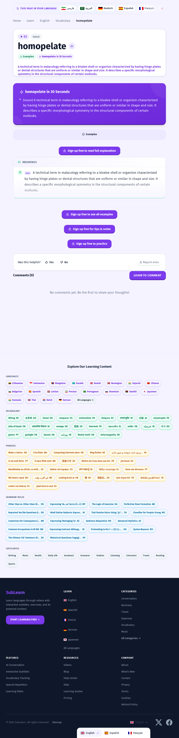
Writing (12, 555)
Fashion (100, 555)
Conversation (129, 598)
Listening (115, 555)
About (124, 665)
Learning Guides (73, 691)
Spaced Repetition (16, 684)
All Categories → (131, 638)
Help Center (70, 678)
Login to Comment (148, 275)
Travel (146, 555)
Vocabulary (127, 625)
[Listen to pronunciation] (72, 46)
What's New (128, 671)
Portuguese (91, 391)
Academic (69, 555)
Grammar (85, 555)
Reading (160, 555)
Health (38, 555)
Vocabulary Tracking (18, 678)
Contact (125, 678)
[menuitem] (90, 733)
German (65, 400)
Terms (124, 691)
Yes (51, 262)
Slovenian (112, 391)
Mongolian (58, 383)
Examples (28, 56)
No (66, 262)
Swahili (131, 391)
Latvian (52, 391)
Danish (95, 383)
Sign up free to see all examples (92, 214)
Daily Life (53, 555)
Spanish (35, 391)
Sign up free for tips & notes (92, 229)
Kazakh (77, 383)
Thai (32, 400)
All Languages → (85, 400)
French (72, 619)
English (72, 600)
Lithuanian (15, 383)
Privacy (125, 684)
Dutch (47, 400)
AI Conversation (15, 665)
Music (25, 555)
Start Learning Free (23, 619)
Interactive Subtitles (17, 671)
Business (126, 605)
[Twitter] (159, 722)
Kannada (14, 400)
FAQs (66, 684)
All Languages (72, 648)
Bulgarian (15, 391)
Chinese (153, 383)
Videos (67, 665)
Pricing (68, 698)
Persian (71, 391)
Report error (151, 262)
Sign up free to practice (91, 243)
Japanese (149, 391)
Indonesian (37, 383)
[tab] (89, 134)
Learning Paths (14, 691)
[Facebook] (169, 722)
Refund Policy (129, 704)
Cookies (126, 698)
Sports (11, 564)
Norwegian (114, 383)
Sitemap (57, 722)
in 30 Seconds (57, 56)
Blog (66, 671)
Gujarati (134, 383)
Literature (131, 555)
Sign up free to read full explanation (92, 150)
